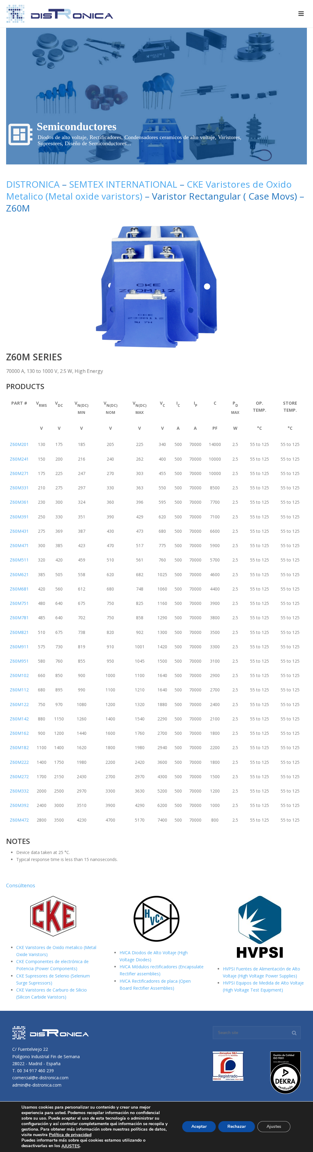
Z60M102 (19, 675)
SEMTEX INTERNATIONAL (123, 184)
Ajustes (274, 1127)
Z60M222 (19, 762)
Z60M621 (19, 574)
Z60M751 (19, 603)
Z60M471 (19, 545)
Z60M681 (19, 589)
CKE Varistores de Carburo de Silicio (51, 990)
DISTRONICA (34, 184)
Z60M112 (19, 690)
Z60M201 (19, 444)
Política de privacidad (70, 1135)
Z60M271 (19, 473)
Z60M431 (19, 531)
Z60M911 (19, 647)
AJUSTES (70, 1146)
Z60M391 (19, 517)
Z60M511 (19, 560)
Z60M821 (19, 632)
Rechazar (236, 1127)
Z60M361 (19, 502)
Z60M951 (19, 661)
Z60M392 (19, 805)
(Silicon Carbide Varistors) (41, 997)
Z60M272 (19, 776)
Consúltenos (20, 885)
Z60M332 (19, 791)
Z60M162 (19, 733)
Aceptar (199, 1127)
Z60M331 (19, 488)
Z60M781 (19, 617)
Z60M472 (19, 820)
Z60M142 (19, 719)
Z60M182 (19, 747)
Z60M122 (19, 704)
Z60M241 (19, 459)
